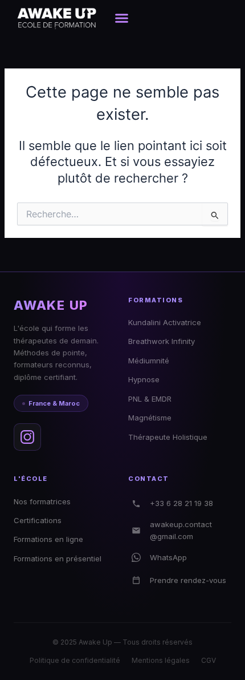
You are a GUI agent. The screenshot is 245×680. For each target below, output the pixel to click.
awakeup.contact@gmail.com (181, 530)
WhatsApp (168, 557)
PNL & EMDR (150, 398)
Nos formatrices (42, 501)
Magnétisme (150, 417)
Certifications (38, 520)
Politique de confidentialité (75, 660)
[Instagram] (27, 437)
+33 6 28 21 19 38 (181, 503)
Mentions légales (161, 660)
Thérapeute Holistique (167, 437)
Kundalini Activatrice (164, 322)
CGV (208, 660)
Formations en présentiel (57, 558)
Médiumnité (148, 360)
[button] (122, 18)
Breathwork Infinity (161, 341)
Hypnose (144, 379)
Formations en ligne (48, 539)
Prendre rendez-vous (188, 580)
